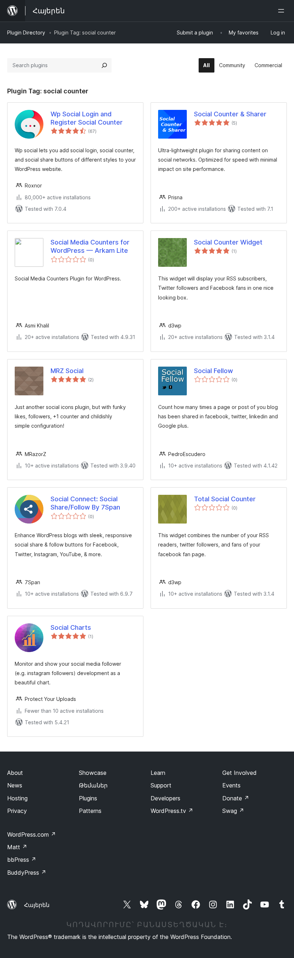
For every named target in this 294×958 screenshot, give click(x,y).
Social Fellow (213, 371)
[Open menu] (282, 11)
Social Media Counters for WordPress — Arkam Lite (90, 246)
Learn (158, 772)
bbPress (21, 859)
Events (231, 785)
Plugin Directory (26, 32)
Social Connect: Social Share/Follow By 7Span (85, 503)
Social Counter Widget (228, 242)
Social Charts (71, 627)
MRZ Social (67, 371)
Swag (233, 810)
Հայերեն (36, 904)
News (14, 785)
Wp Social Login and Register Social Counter (87, 118)
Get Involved (239, 772)
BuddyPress (26, 872)
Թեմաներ (93, 785)
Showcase (92, 772)
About (15, 772)
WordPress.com (31, 834)
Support (161, 785)
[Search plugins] (104, 65)
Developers (165, 798)
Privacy (17, 810)
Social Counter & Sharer (230, 114)
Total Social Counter (225, 499)
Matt (17, 847)
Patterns (90, 810)
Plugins (88, 798)
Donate (235, 798)
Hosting (17, 798)
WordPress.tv (172, 810)
